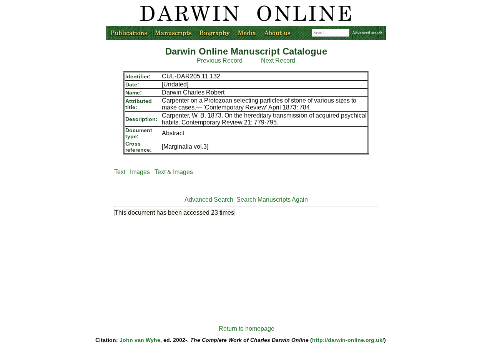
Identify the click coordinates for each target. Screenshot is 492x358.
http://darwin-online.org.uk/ (348, 340)
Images (140, 172)
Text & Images (174, 172)
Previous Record (220, 60)
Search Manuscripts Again (272, 199)
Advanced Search (208, 199)
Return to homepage (246, 328)
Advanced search (367, 32)
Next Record (278, 60)
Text (119, 172)
